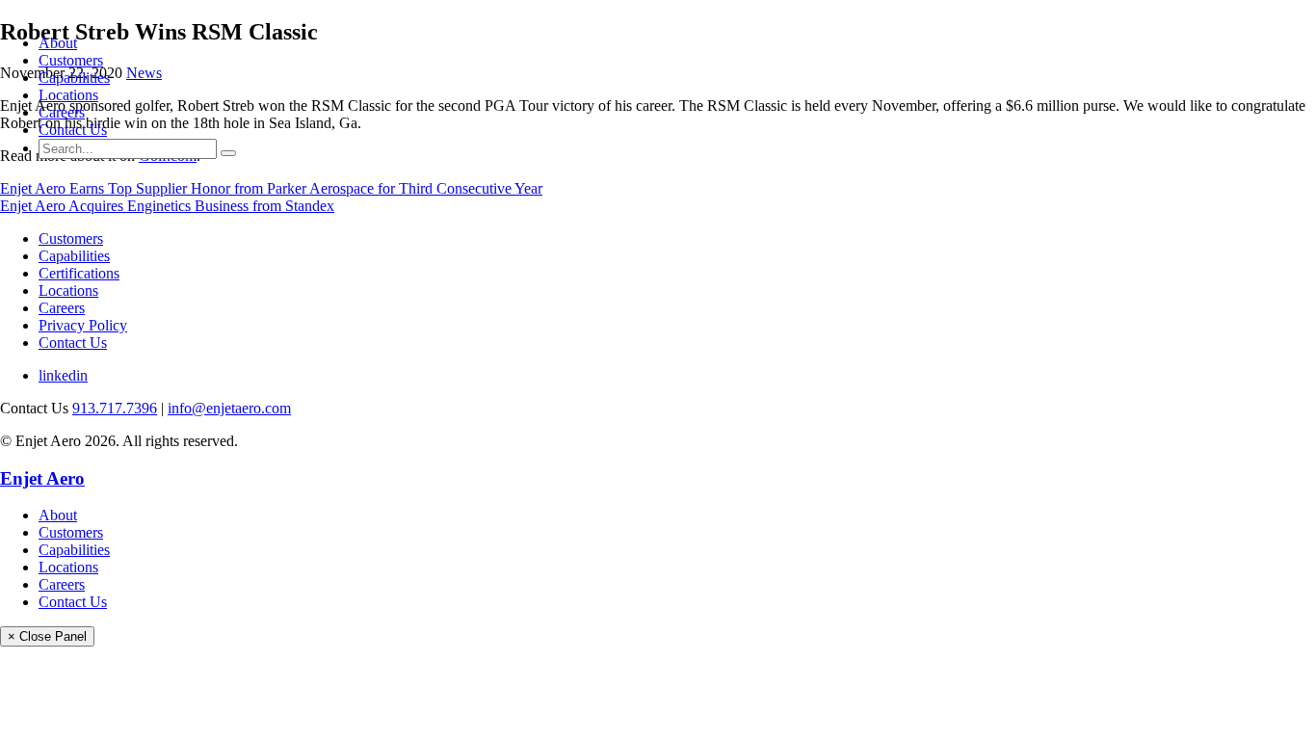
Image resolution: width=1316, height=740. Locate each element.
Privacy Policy (83, 325)
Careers (62, 112)
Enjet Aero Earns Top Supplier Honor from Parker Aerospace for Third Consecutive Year (271, 188)
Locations (68, 95)
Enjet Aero (42, 478)
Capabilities (74, 77)
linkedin (63, 375)
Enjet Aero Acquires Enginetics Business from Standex (167, 206)
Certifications (79, 273)
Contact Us (73, 129)
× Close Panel (47, 636)
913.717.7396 (114, 408)
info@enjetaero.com (229, 408)
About (58, 43)
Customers (71, 60)
